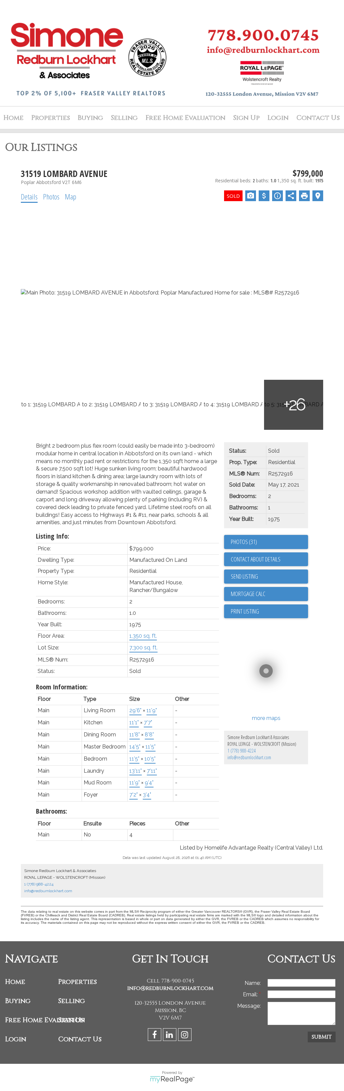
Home (13, 117)
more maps (266, 718)
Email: (251, 994)
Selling (124, 117)
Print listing (245, 611)
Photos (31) (244, 542)
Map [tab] (70, 196)
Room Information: (62, 686)
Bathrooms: (51, 811)
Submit (322, 1037)
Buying (90, 117)
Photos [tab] (51, 196)
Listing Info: (52, 536)
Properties (77, 981)
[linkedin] (170, 1036)
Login (278, 117)
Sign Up (246, 117)
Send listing (244, 576)
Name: (253, 983)
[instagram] (185, 1036)
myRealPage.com (172, 1079)
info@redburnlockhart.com (249, 757)
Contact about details (256, 559)
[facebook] (155, 1036)
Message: (249, 1006)
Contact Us (318, 117)
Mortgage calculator (269, 594)
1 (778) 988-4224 (241, 750)
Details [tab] (29, 196)
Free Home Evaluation (185, 117)
